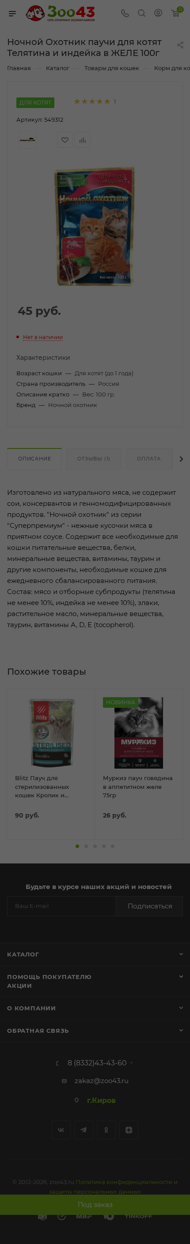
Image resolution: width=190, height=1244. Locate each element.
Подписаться (150, 906)
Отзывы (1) (93, 459)
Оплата (149, 459)
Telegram (83, 1130)
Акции (19, 985)
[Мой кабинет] (158, 14)
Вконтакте (61, 1130)
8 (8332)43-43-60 (97, 1063)
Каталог (23, 954)
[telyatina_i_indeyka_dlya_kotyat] (95, 228)
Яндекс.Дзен (128, 1130)
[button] (77, 846)
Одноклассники (106, 1130)
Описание (34, 459)
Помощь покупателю (49, 976)
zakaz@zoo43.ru (102, 1080)
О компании (31, 1008)
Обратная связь (38, 1030)
